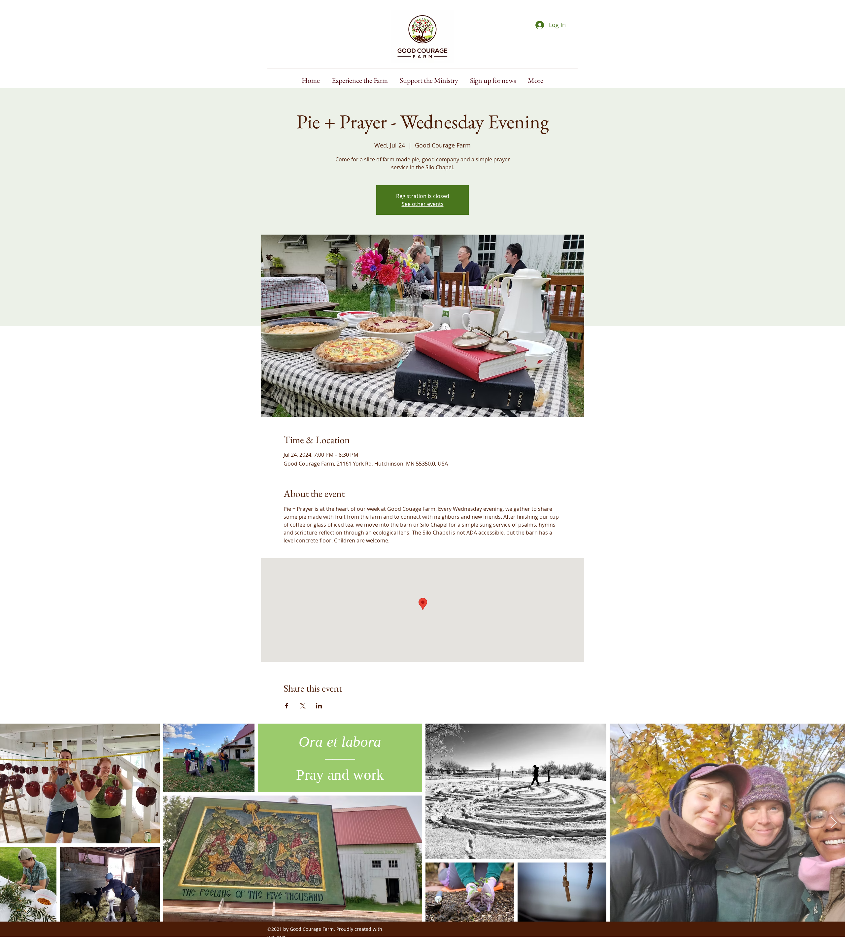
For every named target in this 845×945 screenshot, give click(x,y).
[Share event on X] (303, 705)
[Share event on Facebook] (287, 705)
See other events (423, 204)
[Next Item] (833, 822)
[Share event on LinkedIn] (319, 705)
